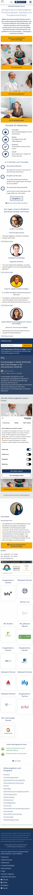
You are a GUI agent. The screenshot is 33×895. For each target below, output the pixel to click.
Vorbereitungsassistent (11, 777)
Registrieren (21, 2)
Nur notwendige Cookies (16, 475)
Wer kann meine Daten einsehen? (17, 203)
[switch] (29, 454)
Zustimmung (6, 422)
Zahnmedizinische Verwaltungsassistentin (17, 808)
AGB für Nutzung (7, 860)
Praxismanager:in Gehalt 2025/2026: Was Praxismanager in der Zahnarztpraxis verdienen (16, 364)
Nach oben (17, 761)
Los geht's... (16, 198)
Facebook (5, 879)
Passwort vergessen (8, 874)
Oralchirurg (7, 806)
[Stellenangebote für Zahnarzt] (16, 411)
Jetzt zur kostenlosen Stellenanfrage (16, 39)
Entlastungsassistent (10, 794)
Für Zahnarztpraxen (16, 94)
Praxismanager (8, 817)
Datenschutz (5, 862)
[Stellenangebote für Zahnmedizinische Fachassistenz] (16, 479)
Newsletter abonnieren (9, 877)
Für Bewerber (16, 67)
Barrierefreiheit (6, 868)
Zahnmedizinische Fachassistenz (16, 489)
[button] (30, 2)
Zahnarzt (7, 774)
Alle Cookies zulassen (16, 471)
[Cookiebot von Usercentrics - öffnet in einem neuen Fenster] (24, 418)
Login (11, 2)
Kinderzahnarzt (9, 800)
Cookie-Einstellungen (8, 865)
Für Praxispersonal (16, 120)
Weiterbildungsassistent (11, 820)
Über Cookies (27, 422)
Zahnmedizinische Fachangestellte (14, 780)
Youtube (5, 888)
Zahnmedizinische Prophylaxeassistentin (16, 791)
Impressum (5, 857)
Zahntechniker (8, 811)
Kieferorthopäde (9, 797)
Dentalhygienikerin (10, 803)
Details (17, 422)
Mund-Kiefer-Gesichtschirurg (13, 814)
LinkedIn (4, 882)
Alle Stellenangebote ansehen (11, 353)
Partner (6, 786)
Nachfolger (7, 789)
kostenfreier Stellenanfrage (22, 351)
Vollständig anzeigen (7, 241)
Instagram (5, 885)
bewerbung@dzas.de (7, 558)
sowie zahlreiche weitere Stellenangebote (17, 495)
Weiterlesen (4, 391)
